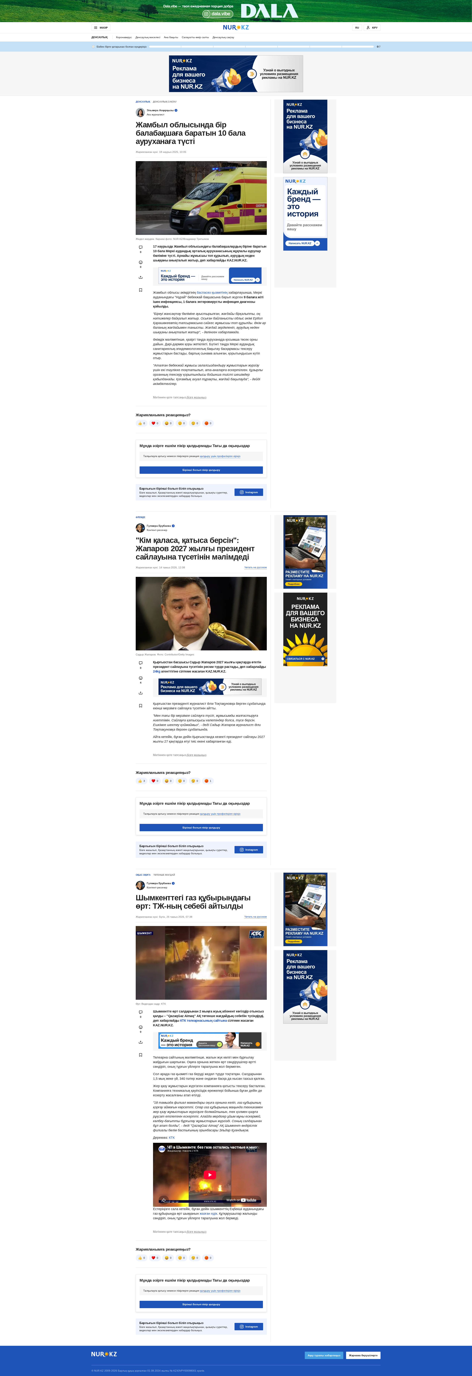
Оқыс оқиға (143, 875)
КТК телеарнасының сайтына (203, 1020)
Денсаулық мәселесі (148, 37)
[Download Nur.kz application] (236, 11)
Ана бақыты (171, 37)
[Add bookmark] (141, 290)
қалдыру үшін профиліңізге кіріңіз (220, 456)
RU (357, 27)
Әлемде (140, 517)
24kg (156, 671)
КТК (172, 1137)
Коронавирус (124, 37)
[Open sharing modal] (141, 277)
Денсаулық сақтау (223, 37)
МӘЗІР (104, 27)
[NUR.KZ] (236, 28)
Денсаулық (99, 37)
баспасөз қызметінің (212, 292)
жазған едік (208, 1213)
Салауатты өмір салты (195, 37)
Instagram (251, 492)
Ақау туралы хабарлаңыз (324, 1355)
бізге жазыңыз (196, 397)
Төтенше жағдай (164, 875)
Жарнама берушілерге (363, 1355)
